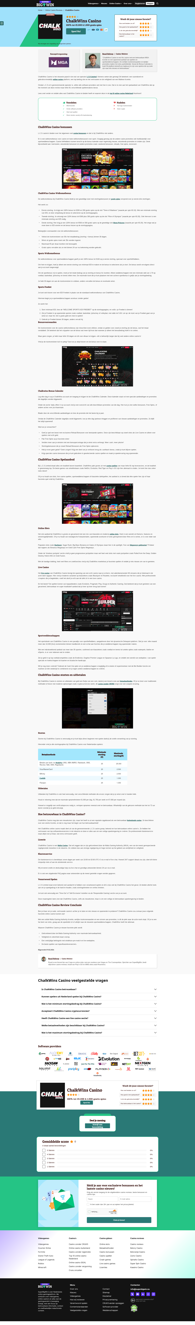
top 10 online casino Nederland (121, 93)
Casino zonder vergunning (80, 1266)
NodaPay (59, 763)
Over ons (127, 3)
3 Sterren (50, 1158)
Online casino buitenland (79, 1248)
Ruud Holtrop (107, 54)
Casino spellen (106, 1256)
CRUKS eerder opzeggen (113, 1303)
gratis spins (115, 199)
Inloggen (150, 3)
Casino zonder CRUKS (78, 1244)
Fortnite (41, 1252)
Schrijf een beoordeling (97, 1125)
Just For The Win (87, 1064)
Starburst (58, 545)
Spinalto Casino (137, 1260)
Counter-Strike (44, 1248)
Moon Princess (119, 223)
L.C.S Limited (92, 77)
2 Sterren (50, 1163)
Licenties (103, 1267)
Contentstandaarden (79, 1307)
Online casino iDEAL (77, 1262)
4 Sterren (50, 1154)
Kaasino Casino (137, 1267)
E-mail (108, 1130)
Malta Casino (63, 845)
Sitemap (106, 1292)
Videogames (93, 3)
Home (40, 10)
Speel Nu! (76, 31)
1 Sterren (50, 1167)
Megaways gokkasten (138, 545)
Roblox (41, 1263)
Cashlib (42, 778)
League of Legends (46, 1260)
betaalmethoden (126, 681)
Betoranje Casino (137, 1252)
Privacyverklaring (110, 1300)
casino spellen (111, 466)
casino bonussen (79, 133)
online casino (58, 79)
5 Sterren (50, 1150)
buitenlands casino (134, 820)
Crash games (105, 1260)
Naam (107, 1120)
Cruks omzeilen (75, 1270)
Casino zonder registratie (80, 1252)
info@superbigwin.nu (140, 1289)
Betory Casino (136, 1248)
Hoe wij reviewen (77, 1300)
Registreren (140, 3)
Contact (106, 1289)
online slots (114, 534)
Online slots (105, 1244)
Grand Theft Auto (45, 1256)
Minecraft (42, 1267)
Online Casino (114, 3)
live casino (45, 573)
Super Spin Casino (138, 1263)
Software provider (110, 1307)
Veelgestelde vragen (78, 1310)
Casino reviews (136, 1244)
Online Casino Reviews (53, 10)
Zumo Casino (136, 1256)
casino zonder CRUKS (106, 684)
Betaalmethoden (107, 1248)
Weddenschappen (110, 1310)
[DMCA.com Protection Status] (134, 1307)
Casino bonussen (107, 1252)
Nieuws (104, 3)
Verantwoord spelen (78, 1303)
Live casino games (107, 1263)
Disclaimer (107, 1296)
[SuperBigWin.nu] (45, 3)
